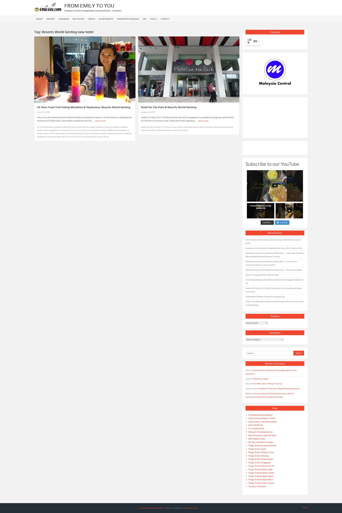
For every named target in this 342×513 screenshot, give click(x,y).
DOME (123, 127)
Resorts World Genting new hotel (75, 133)
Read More (100, 121)
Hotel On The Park (163, 127)
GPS (144, 19)
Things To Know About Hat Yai (261, 466)
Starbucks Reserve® (56, 136)
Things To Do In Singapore (259, 462)
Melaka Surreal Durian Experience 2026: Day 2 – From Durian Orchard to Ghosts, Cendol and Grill (271, 263)
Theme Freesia (192, 508)
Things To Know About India (260, 469)
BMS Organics (83, 127)
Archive (50, 19)
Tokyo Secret (103, 136)
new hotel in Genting (182, 127)
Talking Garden (164, 130)
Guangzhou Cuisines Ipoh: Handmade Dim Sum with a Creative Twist (274, 248)
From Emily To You (89, 6)
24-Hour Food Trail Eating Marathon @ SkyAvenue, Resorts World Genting (83, 107)
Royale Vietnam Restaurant (111, 133)
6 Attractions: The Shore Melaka (262, 421)
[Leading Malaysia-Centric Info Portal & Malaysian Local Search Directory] (275, 72)
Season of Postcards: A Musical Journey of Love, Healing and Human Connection (274, 290)
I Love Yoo (75, 130)
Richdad (94, 133)
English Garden (147, 127)
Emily (248, 393)
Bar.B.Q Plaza (69, 127)
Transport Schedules (128, 19)
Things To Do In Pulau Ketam (260, 459)
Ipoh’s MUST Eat (255, 425)
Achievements (106, 19)
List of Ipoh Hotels (256, 428)
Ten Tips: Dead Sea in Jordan (260, 442)
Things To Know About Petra (260, 479)
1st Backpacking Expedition (260, 415)
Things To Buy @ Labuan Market (262, 445)
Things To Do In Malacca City (261, 452)
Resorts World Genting (202, 127)
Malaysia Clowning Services (260, 432)
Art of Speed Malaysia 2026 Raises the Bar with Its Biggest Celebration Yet (275, 281)
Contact (165, 19)
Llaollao (95, 130)
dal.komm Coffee (111, 127)
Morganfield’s (121, 130)
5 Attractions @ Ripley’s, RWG (261, 418)
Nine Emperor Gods (256, 438)
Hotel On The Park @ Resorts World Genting (168, 107)
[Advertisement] (259, 7)
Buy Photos (78, 19)
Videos (91, 19)
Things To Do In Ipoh (257, 449)
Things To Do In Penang (258, 456)
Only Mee (55, 133)
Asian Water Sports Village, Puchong (267, 383)
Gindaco (65, 130)
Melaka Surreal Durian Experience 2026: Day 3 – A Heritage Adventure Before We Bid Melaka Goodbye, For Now (275, 255)
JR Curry (85, 130)
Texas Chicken (73, 136)
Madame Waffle (106, 130)
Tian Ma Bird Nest (88, 136)
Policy (153, 19)
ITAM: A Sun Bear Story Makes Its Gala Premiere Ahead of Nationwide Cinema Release (274, 303)
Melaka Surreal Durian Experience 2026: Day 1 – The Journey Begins (274, 270)
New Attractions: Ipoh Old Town (262, 435)
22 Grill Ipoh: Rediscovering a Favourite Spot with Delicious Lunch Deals (273, 241)
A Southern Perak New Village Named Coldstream (279, 388)
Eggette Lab (55, 130)
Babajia (59, 127)
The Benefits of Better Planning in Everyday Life (265, 296)
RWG (127, 133)
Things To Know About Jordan (261, 472)
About (39, 19)
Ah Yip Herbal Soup (45, 127)
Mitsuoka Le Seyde (260, 379)
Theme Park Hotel (180, 130)
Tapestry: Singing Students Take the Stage (262, 275)
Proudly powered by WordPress (151, 508)
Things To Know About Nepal (260, 476)
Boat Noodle (96, 127)
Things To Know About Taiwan (261, 483)
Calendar (64, 19)
